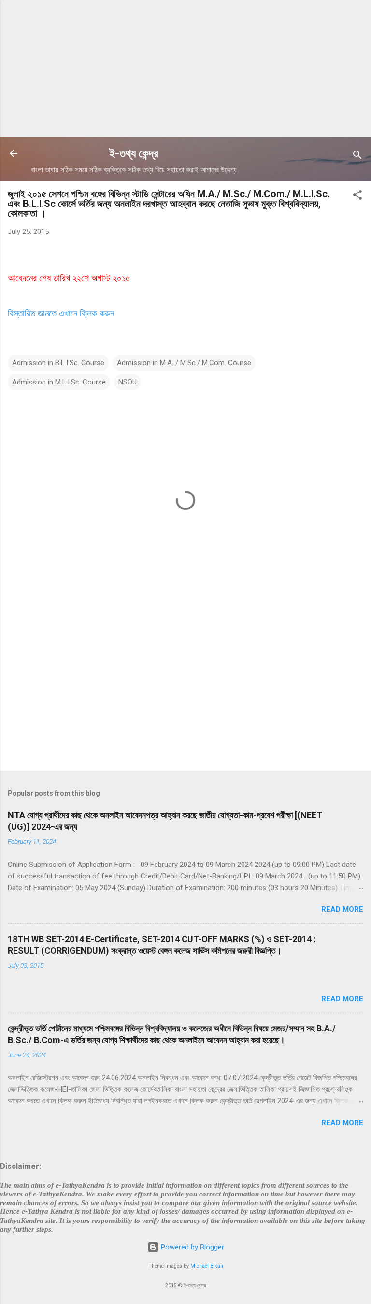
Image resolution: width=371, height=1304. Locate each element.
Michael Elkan (206, 1266)
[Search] (357, 156)
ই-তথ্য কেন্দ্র (133, 153)
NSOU (127, 382)
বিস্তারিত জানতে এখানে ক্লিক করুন (61, 313)
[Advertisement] (185, 67)
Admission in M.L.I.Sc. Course (59, 382)
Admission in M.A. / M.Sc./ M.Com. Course (184, 362)
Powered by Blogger (191, 1247)
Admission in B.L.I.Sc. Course (58, 362)
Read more (342, 909)
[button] (357, 196)
